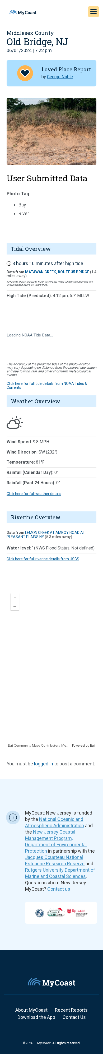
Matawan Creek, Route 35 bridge (57, 272)
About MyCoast (31, 1010)
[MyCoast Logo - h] (23, 12)
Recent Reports (71, 1010)
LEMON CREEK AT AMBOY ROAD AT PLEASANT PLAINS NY (46, 534)
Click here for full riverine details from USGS (43, 559)
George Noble (60, 76)
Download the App (36, 1017)
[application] (51, 668)
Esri (92, 745)
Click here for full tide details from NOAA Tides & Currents (47, 385)
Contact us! (59, 889)
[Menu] (93, 11)
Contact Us (74, 1017)
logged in (43, 763)
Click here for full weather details (34, 494)
